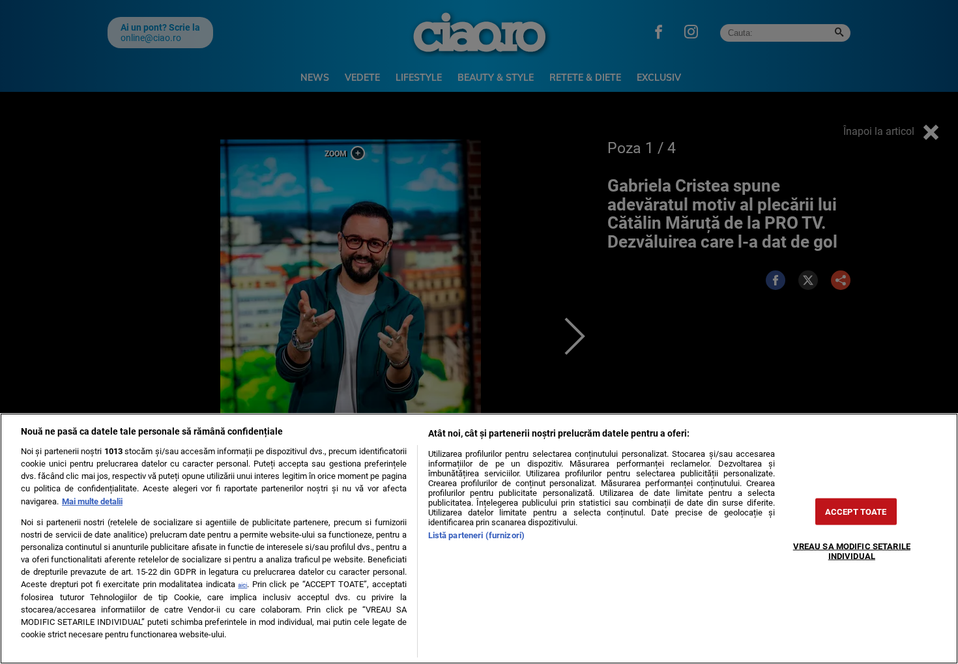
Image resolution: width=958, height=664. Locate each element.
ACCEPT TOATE (856, 511)
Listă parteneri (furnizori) (476, 535)
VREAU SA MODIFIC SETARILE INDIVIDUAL (851, 550)
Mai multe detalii (92, 501)
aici (242, 585)
